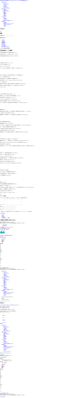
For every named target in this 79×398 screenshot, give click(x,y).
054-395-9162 (4, 225)
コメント (2, 204)
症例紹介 (5, 15)
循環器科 (5, 13)
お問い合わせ (5, 224)
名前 (1, 206)
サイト (1, 209)
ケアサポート (4, 16)
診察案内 (5, 9)
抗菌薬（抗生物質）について (8, 20)
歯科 (4, 14)
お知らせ (5, 25)
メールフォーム (6, 348)
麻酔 (4, 11)
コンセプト (5, 326)
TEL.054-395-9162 (3, 237)
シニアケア (5, 19)
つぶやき (3, 40)
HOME (3, 298)
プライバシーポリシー (5, 299)
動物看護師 (3, 42)
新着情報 (3, 21)
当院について (4, 2)
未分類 (3, 43)
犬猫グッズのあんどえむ (8, 24)
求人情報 (5, 22)
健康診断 (5, 18)
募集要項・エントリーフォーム (9, 23)
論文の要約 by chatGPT (5, 46)
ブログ (5, 26)
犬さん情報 (3, 44)
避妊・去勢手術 (6, 10)
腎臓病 (5, 12)
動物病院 (3, 41)
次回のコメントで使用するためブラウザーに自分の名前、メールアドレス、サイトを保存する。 (17, 211)
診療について (4, 277)
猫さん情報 (3, 45)
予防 (4, 17)
